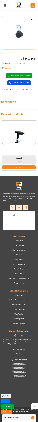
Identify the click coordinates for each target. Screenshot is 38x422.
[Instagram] (19, 207)
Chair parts (22, 63)
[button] (5, 5)
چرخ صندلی (14, 63)
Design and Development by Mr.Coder (22, 410)
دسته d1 (19, 158)
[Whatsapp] (12, 207)
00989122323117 (8, 89)
